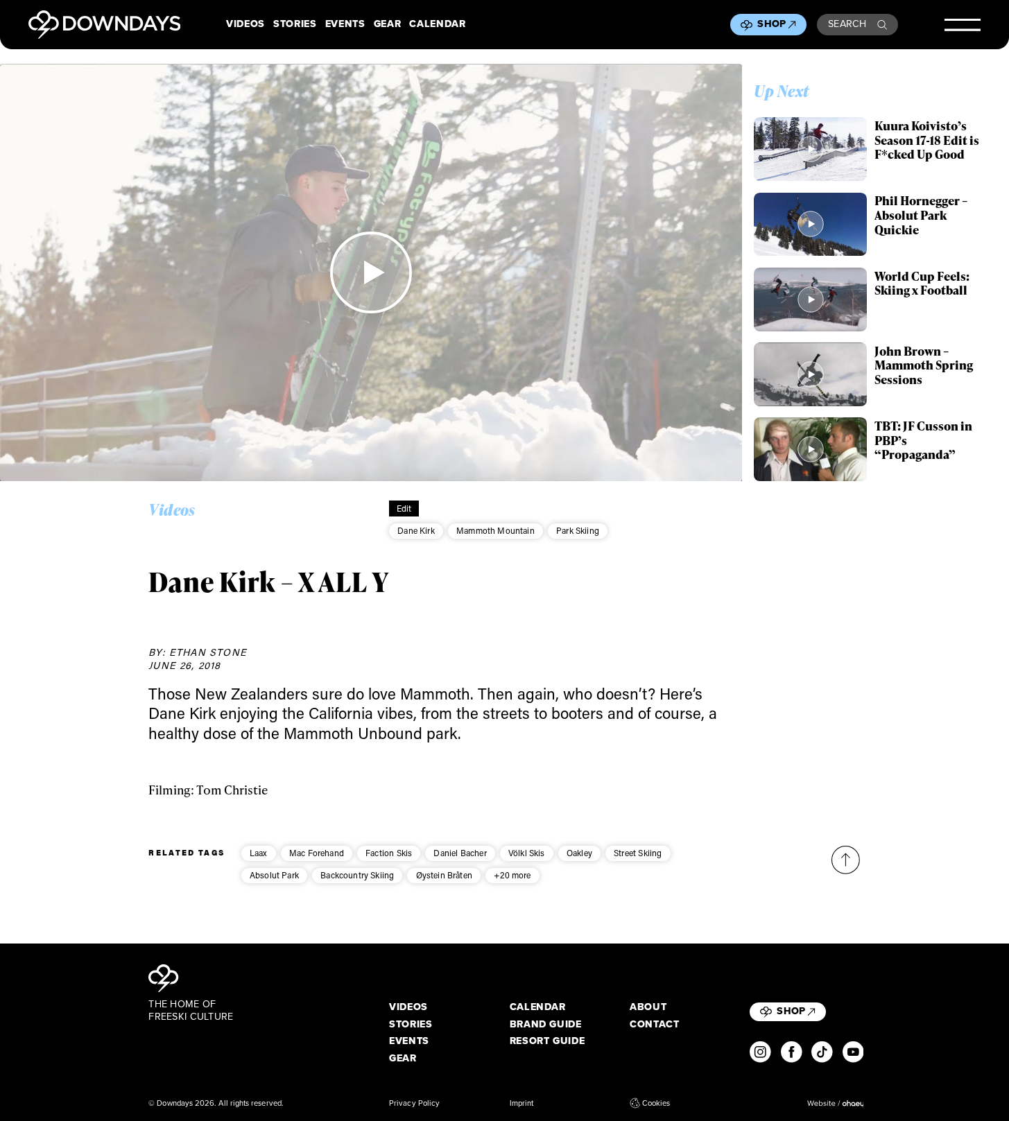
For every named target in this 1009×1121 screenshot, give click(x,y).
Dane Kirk (416, 530)
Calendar (437, 24)
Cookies (656, 1103)
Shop (771, 24)
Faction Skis (388, 852)
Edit (404, 508)
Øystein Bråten (444, 874)
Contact (655, 1024)
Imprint (522, 1103)
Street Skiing (638, 852)
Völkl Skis (526, 852)
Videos (245, 24)
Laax (259, 852)
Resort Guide (547, 1041)
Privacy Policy (414, 1103)
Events (345, 24)
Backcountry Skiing (357, 874)
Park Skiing (577, 530)
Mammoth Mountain (495, 530)
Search (847, 24)
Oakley (579, 852)
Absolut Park (274, 874)
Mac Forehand (316, 852)
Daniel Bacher (459, 852)
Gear (388, 24)
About (648, 1007)
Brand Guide (546, 1024)
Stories (295, 24)
